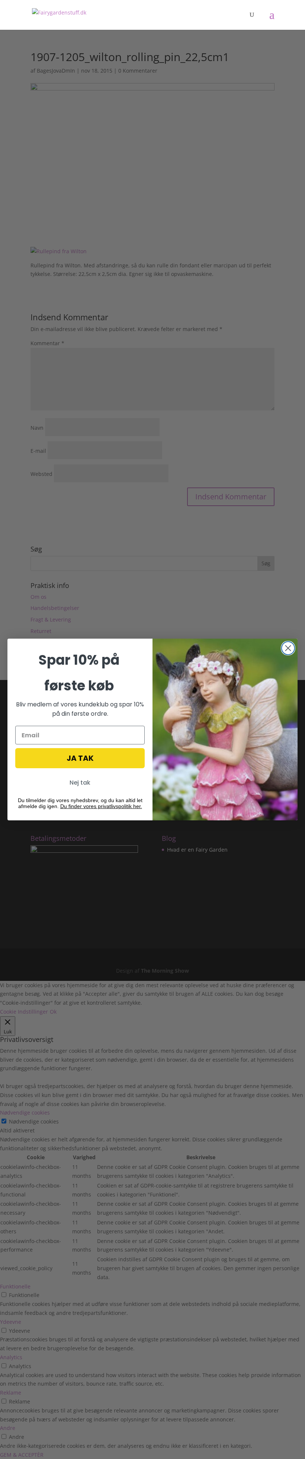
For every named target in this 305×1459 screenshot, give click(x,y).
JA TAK (80, 758)
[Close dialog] (288, 648)
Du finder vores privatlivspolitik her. (101, 806)
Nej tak (80, 782)
